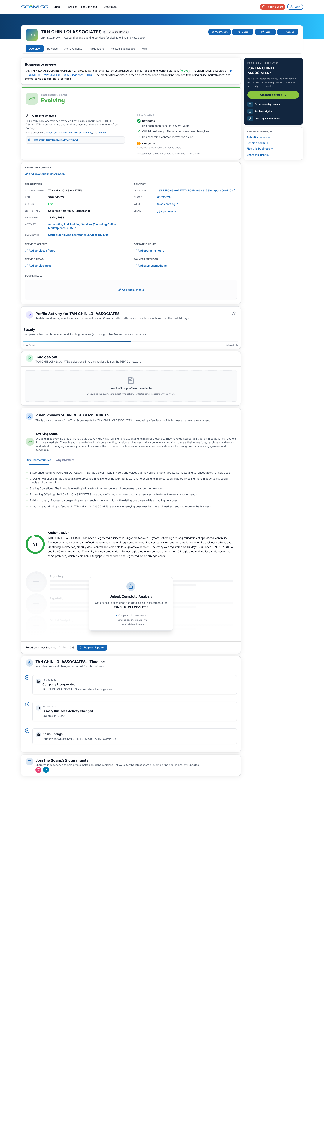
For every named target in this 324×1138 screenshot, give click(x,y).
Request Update (94, 647)
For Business (89, 6)
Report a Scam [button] (275, 6)
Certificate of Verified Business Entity (73, 132)
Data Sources (193, 153)
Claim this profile (271, 94)
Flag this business (258, 148)
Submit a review (257, 137)
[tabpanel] (131, 489)
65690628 (164, 197)
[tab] (35, 48)
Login (297, 6)
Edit (268, 31)
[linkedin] (46, 770)
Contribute (110, 6)
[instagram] (38, 770)
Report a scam (256, 142)
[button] (219, 32)
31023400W (84, 70)
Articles (72, 6)
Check (57, 6)
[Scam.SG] (34, 7)
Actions (290, 31)
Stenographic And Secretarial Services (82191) (78, 234)
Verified (102, 132)
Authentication (58, 532)
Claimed (48, 132)
